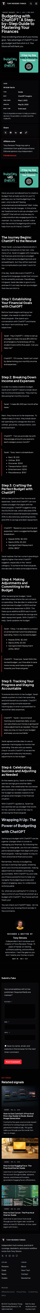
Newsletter (26, 1278)
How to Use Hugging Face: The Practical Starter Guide (17, 1166)
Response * (8, 1002)
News (4, 1274)
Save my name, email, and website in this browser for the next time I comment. (20, 1049)
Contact (24, 1274)
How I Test (24, 959)
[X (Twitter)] (3, 1256)
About (23, 1266)
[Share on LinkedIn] (16, 132)
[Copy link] (26, 132)
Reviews (5, 1266)
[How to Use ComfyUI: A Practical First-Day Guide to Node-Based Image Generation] (20, 1096)
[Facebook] (6, 1256)
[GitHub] (17, 1256)
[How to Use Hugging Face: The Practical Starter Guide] (20, 1148)
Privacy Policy (21, 1292)
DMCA (4, 1295)
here (28, 905)
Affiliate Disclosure (8, 1292)
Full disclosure (9, 155)
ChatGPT (6, 214)
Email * (7, 1032)
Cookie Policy (33, 1292)
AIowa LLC (14, 1306)
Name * (6, 1022)
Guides (4, 1278)
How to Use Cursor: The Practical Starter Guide (18, 1213)
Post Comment (13, 1062)
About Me (15, 959)
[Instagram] (10, 1256)
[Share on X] (5, 132)
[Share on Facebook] (11, 132)
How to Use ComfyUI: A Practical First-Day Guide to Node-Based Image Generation (18, 1115)
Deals (4, 1270)
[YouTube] (13, 1256)
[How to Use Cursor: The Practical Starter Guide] (20, 1195)
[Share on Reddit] (21, 132)
